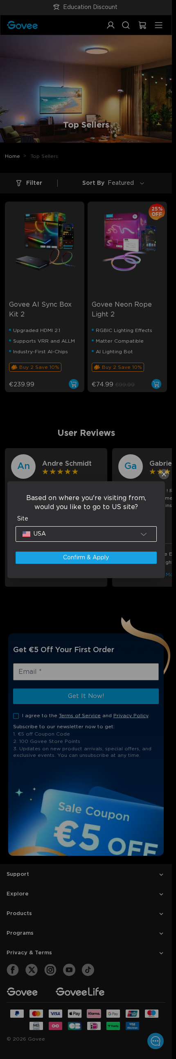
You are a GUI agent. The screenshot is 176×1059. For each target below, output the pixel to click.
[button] (86, 534)
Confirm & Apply (86, 558)
